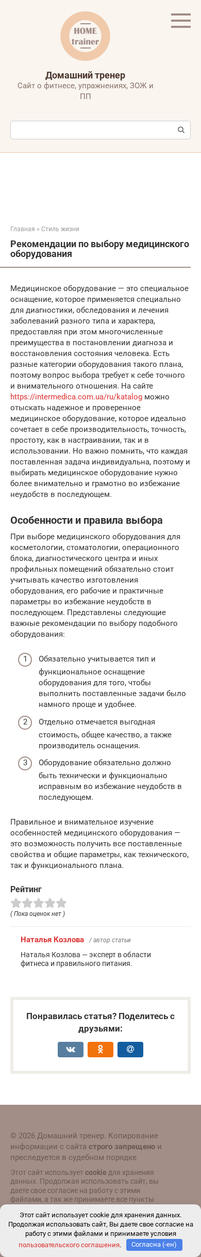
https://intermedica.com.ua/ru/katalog (76, 396)
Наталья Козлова (52, 939)
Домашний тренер (85, 75)
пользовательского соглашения (69, 1244)
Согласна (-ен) (154, 1244)
